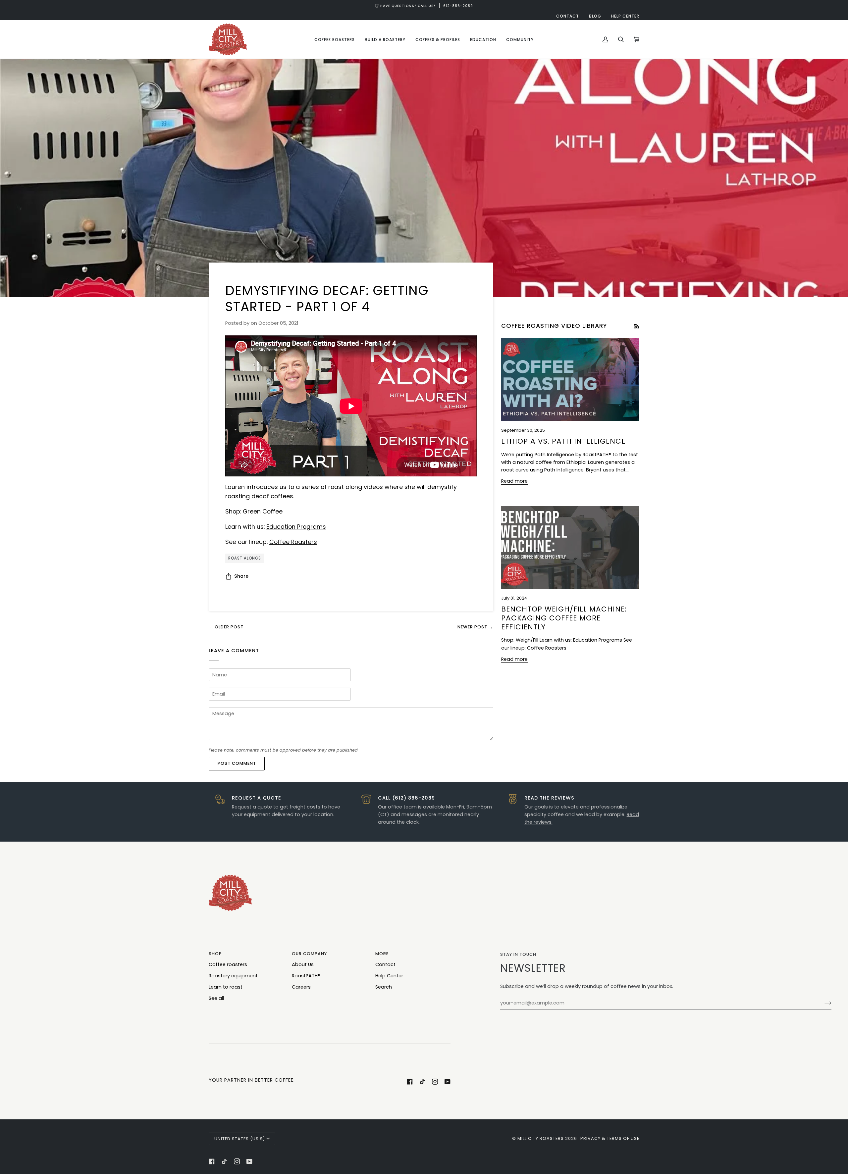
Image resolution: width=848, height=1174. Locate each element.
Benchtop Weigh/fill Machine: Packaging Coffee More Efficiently (564, 618)
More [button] (382, 953)
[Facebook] (410, 1082)
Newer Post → (475, 627)
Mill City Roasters (540, 1138)
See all (216, 998)
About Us (303, 964)
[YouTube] (447, 1082)
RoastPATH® (306, 975)
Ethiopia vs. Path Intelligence (563, 441)
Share (241, 576)
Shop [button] (215, 953)
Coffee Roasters (293, 542)
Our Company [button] (309, 953)
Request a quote (252, 807)
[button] (334, 39)
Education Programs (296, 526)
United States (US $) (239, 1139)
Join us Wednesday (424, 5)
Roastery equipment (233, 975)
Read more (514, 481)
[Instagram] (435, 1082)
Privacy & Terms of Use (609, 1138)
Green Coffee (263, 511)
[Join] (822, 1003)
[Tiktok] (422, 1082)
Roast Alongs (244, 558)
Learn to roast (225, 987)
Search (383, 987)
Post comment (237, 763)
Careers (301, 987)
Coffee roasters (228, 964)
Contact (385, 964)
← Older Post (226, 627)
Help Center (389, 975)
